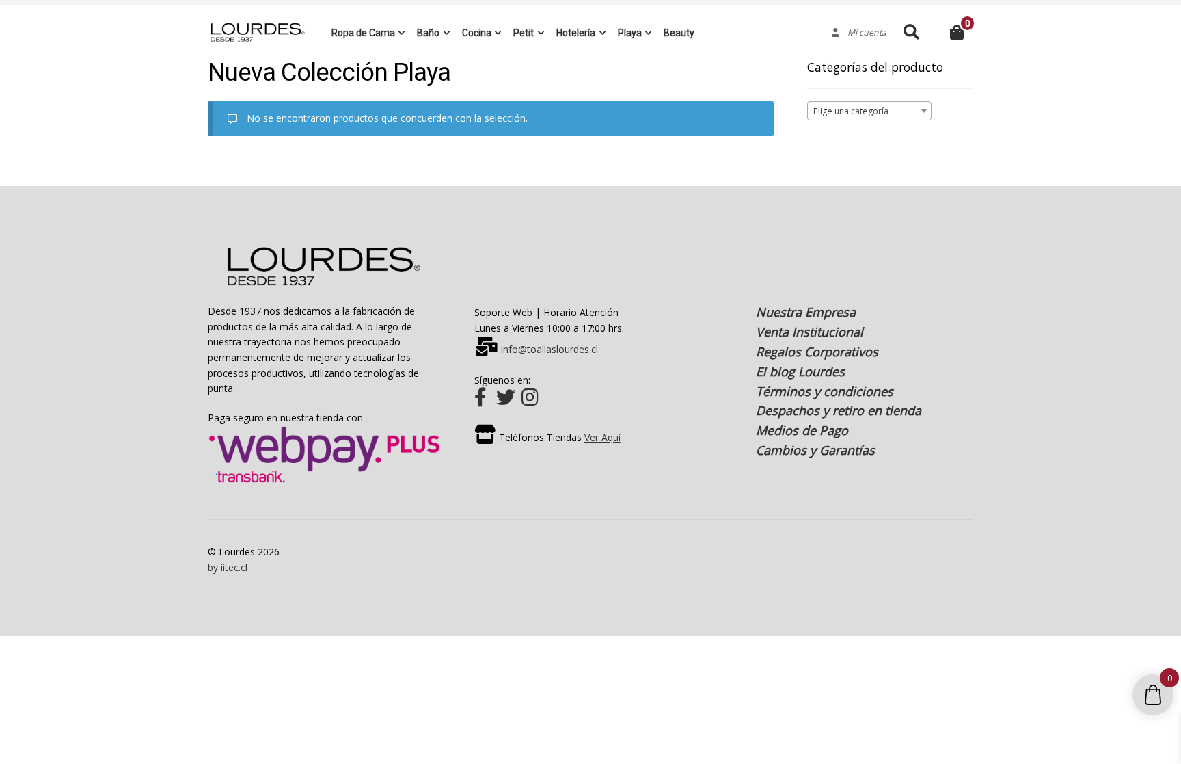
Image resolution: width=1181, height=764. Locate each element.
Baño (428, 32)
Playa (630, 32)
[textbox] (870, 111)
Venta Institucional (809, 332)
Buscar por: (910, 32)
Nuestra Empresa (806, 312)
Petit (523, 32)
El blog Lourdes (800, 371)
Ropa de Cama (363, 32)
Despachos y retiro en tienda (838, 410)
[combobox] (869, 110)
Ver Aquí (602, 437)
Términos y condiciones (824, 391)
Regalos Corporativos (817, 351)
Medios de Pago (802, 430)
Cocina (476, 32)
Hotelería (575, 32)
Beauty (679, 32)
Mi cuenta (862, 33)
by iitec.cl (227, 567)
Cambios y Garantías (815, 450)
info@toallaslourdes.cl (549, 349)
